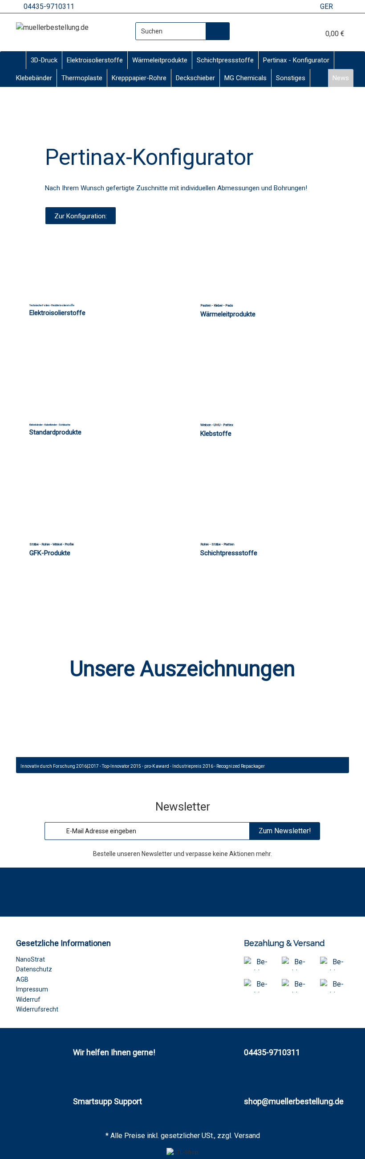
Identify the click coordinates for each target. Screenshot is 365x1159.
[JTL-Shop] (182, 1152)
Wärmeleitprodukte (159, 60)
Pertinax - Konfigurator (296, 60)
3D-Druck (44, 60)
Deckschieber (195, 78)
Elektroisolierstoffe (95, 60)
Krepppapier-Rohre (139, 78)
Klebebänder (34, 78)
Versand (247, 1135)
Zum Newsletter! (285, 831)
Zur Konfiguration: (80, 216)
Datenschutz (34, 969)
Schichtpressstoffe (225, 60)
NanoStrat (30, 959)
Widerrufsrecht (37, 1009)
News (341, 78)
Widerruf (28, 999)
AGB (22, 979)
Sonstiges (290, 78)
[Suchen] (218, 31)
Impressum (32, 989)
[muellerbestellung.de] (52, 27)
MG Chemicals (245, 78)
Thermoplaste (81, 78)
